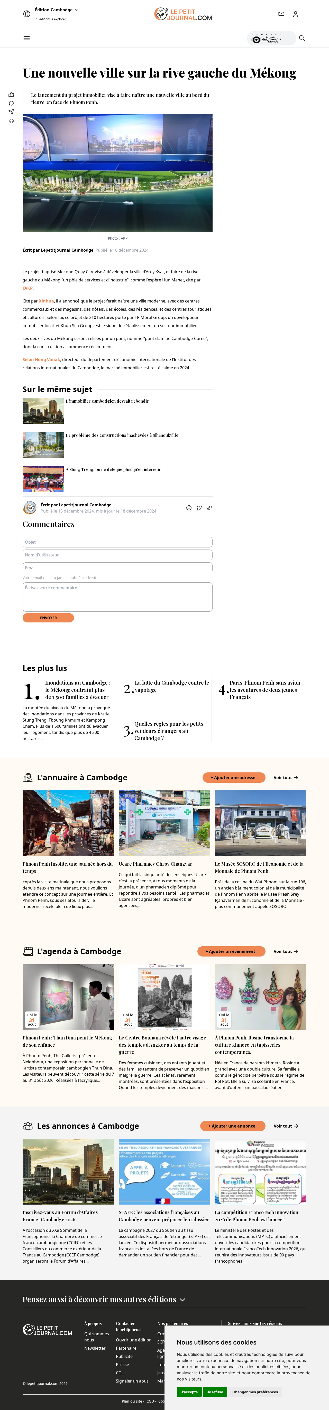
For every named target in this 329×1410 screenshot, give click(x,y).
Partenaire (126, 1348)
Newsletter (95, 1348)
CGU (120, 1373)
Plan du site (133, 1401)
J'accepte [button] (189, 1392)
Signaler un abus (132, 1381)
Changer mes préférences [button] (255, 1392)
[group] (289, 37)
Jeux (161, 1373)
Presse (122, 1364)
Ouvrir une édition (134, 1340)
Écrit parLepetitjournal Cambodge (58, 250)
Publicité (124, 1356)
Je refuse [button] (215, 1392)
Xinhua (46, 301)
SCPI (161, 1342)
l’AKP (28, 288)
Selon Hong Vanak (41, 359)
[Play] (289, 38)
